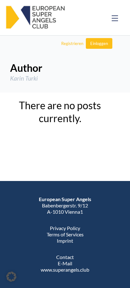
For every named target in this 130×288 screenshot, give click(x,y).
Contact (65, 257)
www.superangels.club (65, 270)
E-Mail (65, 263)
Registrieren (72, 43)
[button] (11, 276)
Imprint (65, 241)
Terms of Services (65, 234)
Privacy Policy (65, 228)
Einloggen (99, 43)
